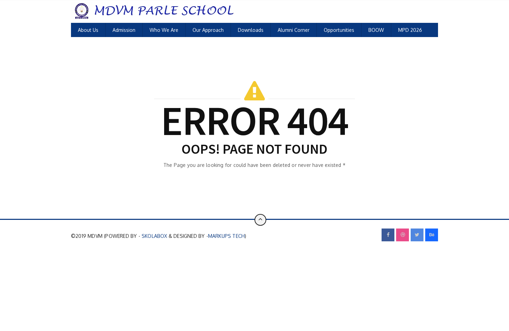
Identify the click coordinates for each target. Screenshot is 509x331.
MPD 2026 (410, 30)
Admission (124, 30)
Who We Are (164, 30)
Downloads (251, 30)
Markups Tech (226, 236)
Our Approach (208, 30)
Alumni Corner (294, 30)
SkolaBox (154, 236)
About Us (88, 30)
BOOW (376, 30)
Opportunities (339, 30)
